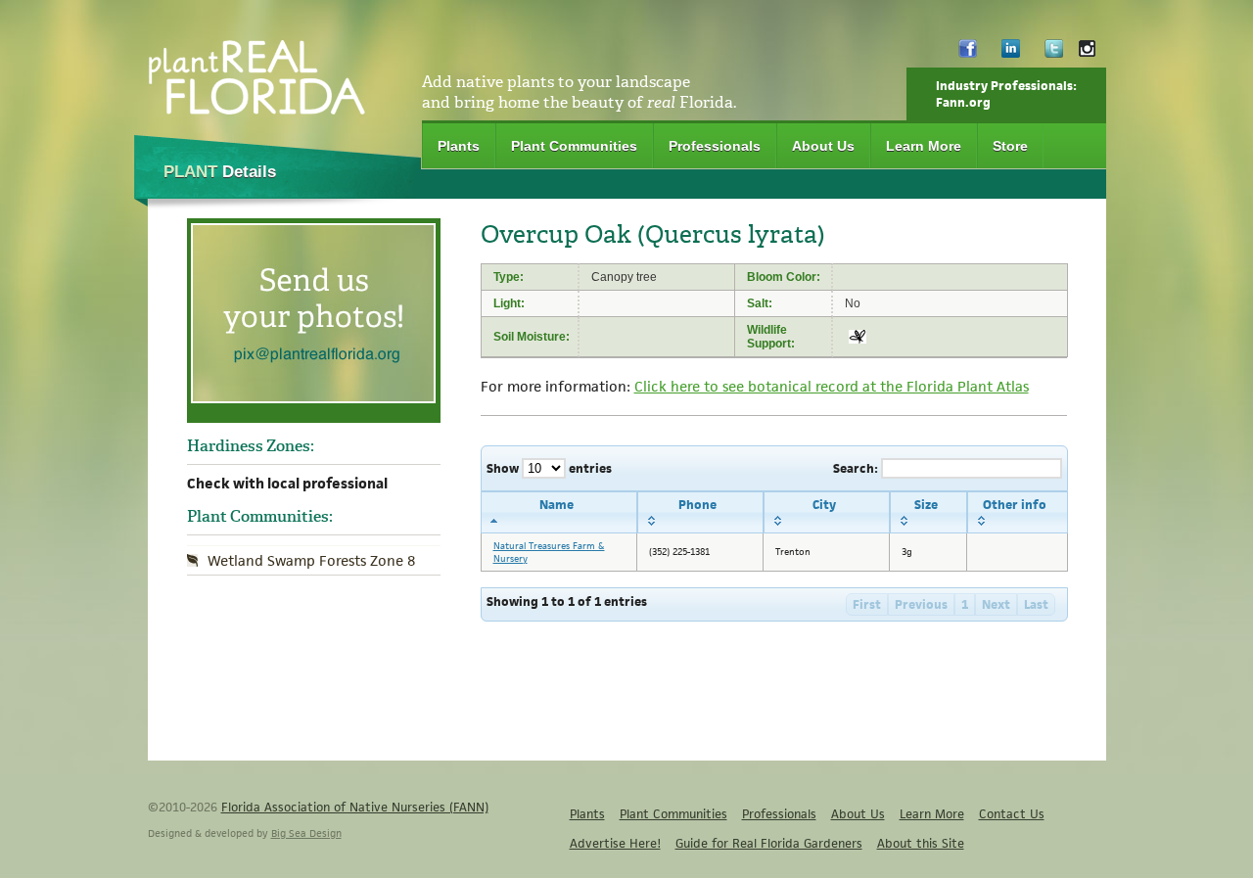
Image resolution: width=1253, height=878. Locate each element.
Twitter (1053, 53)
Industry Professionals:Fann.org (1006, 94)
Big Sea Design (306, 833)
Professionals (715, 146)
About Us (823, 146)
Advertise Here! (615, 843)
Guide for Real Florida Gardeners (768, 843)
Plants (459, 146)
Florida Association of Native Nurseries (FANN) (354, 807)
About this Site (920, 843)
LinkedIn (1010, 53)
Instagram (1087, 53)
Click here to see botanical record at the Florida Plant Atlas (831, 386)
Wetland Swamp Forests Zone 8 (311, 560)
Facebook (967, 53)
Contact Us (1011, 814)
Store (1010, 146)
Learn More (923, 146)
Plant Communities (574, 146)
